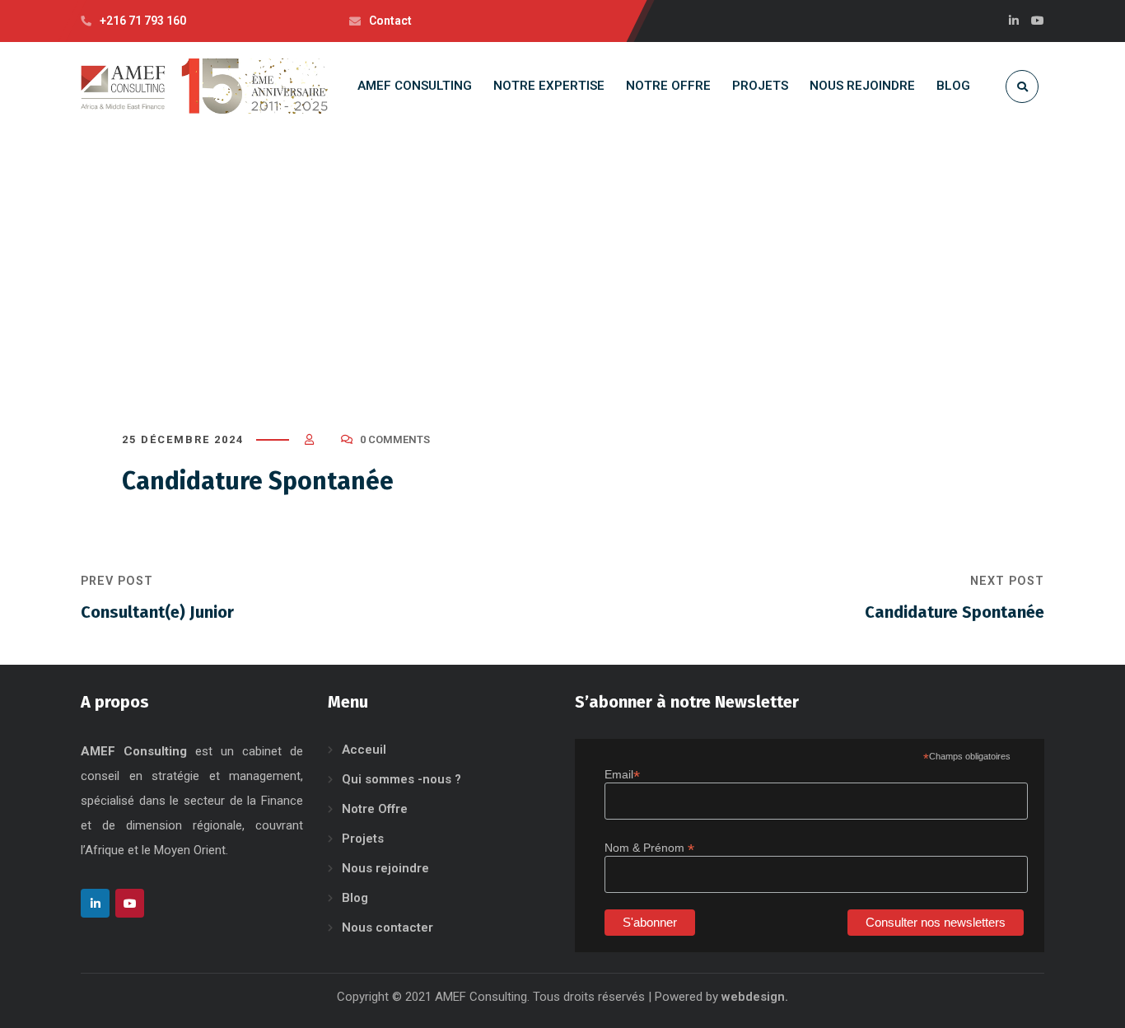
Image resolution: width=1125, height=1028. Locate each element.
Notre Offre (375, 808)
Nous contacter (387, 927)
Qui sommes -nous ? (401, 779)
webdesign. (754, 996)
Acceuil (364, 749)
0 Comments (395, 439)
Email (622, 775)
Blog (355, 897)
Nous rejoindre (385, 868)
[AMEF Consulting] (204, 86)
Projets (363, 838)
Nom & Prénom (649, 848)
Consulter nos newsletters (936, 922)
